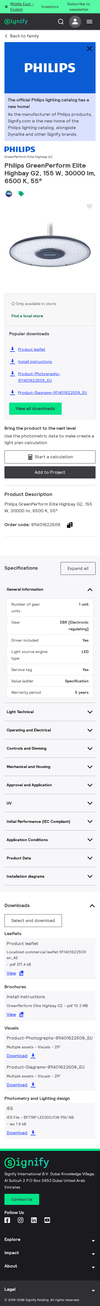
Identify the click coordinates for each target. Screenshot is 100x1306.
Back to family (24, 36)
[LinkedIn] (34, 1220)
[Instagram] (21, 1220)
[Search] (61, 22)
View (11, 973)
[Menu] (89, 22)
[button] (10, 243)
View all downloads (35, 408)
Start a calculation (53, 457)
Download (17, 1056)
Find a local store (27, 315)
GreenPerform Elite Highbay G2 (28, 157)
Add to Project (50, 472)
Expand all (78, 568)
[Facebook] (7, 1220)
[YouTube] (47, 1220)
